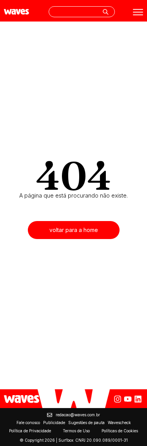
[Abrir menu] (138, 12)
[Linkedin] (138, 399)
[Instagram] (118, 399)
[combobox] (82, 11)
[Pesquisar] (105, 11)
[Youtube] (128, 399)
